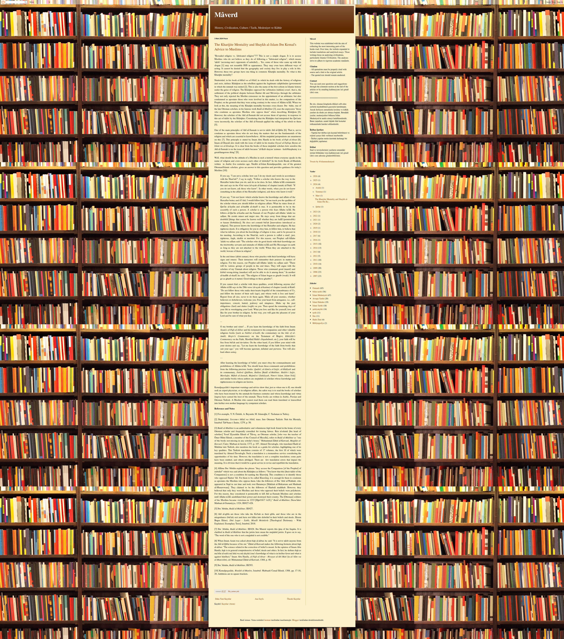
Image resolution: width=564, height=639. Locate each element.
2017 (315, 235)
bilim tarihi (317, 291)
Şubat (318, 206)
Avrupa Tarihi (318, 298)
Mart (318, 195)
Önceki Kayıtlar (293, 598)
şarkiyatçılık (318, 309)
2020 (315, 223)
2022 (315, 215)
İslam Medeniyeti (320, 295)
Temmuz (319, 191)
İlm (314, 316)
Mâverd (226, 14)
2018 (315, 231)
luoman (267, 620)
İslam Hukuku (318, 302)
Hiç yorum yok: (233, 591)
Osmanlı (316, 288)
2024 (315, 184)
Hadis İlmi (317, 319)
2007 (315, 275)
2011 (315, 259)
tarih (314, 312)
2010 (315, 263)
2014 (315, 247)
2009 (315, 268)
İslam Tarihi (318, 305)
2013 (315, 251)
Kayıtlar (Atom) (228, 603)
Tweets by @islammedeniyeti (322, 161)
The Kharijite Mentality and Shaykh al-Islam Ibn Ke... (331, 200)
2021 (315, 219)
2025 (315, 180)
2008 (315, 271)
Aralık (319, 187)
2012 (315, 255)
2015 (315, 243)
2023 (315, 211)
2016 (315, 239)
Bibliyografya (318, 323)
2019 (315, 227)
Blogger (295, 620)
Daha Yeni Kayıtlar (223, 598)
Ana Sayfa (259, 598)
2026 (315, 176)
